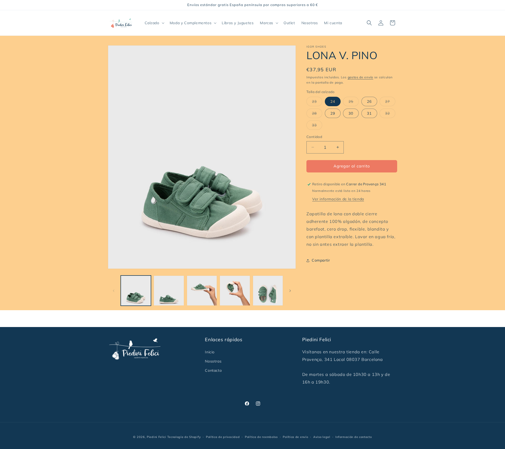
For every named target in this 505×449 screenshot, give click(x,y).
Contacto (213, 370)
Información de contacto (353, 437)
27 (390, 102)
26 (369, 101)
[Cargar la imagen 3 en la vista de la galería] (202, 290)
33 (317, 126)
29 (332, 113)
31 (369, 113)
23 (317, 102)
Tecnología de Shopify (184, 437)
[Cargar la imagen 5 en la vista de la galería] (268, 290)
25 (354, 102)
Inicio (210, 352)
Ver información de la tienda (338, 199)
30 (351, 113)
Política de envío (295, 437)
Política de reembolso (261, 437)
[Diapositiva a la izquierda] (113, 291)
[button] (154, 22)
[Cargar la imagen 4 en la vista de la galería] (235, 290)
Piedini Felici (156, 437)
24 (332, 101)
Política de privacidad (223, 437)
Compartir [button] (321, 260)
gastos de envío (360, 77)
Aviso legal (321, 437)
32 (390, 114)
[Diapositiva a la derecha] (290, 291)
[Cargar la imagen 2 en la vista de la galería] (169, 290)
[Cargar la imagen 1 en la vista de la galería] (136, 290)
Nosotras (213, 361)
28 (317, 114)
